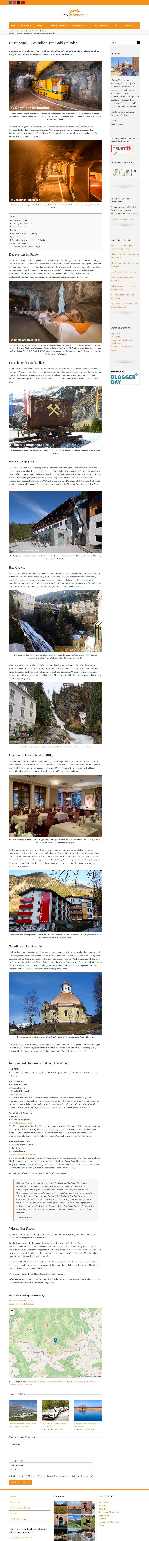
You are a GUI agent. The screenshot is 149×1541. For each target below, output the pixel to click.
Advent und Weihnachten (122, 346)
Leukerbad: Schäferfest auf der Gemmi (22, 1424)
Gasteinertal (82, 1382)
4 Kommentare (58, 1429)
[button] (136, 25)
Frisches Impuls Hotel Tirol (21, 1300)
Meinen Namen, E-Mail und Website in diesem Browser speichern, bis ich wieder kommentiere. (53, 1476)
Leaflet (82, 1376)
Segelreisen (116, 343)
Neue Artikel (26, 26)
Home (13, 26)
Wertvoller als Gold (18, 227)
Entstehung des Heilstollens (21, 223)
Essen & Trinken (99, 26)
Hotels (115, 26)
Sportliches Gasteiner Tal (20, 237)
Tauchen (102, 1518)
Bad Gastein (15, 230)
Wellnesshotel (58, 1382)
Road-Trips (103, 1509)
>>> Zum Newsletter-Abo (122, 219)
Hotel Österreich (39, 1382)
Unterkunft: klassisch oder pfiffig (23, 233)
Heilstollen (91, 1382)
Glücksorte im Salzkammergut (124, 272)
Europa (39, 26)
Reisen (19, 1384)
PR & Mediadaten (18, 1519)
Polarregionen (78, 26)
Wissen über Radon (18, 243)
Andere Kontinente (57, 26)
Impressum (15, 1502)
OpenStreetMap (90, 1376)
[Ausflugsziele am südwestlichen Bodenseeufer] (88, 1401)
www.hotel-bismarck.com (20, 1123)
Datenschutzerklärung (20, 1508)
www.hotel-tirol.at (17, 1094)
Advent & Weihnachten (108, 1522)
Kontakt (13, 1513)
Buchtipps (115, 336)
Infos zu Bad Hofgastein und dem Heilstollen (28, 240)
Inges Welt (115, 333)
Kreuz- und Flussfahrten (121, 340)
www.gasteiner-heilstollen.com (23, 1154)
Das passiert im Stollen (19, 220)
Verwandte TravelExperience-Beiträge (26, 247)
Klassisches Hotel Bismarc (21, 1304)
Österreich (49, 1382)
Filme (113, 350)
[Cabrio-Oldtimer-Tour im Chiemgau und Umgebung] (55, 1401)
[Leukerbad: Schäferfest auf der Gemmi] (23, 1401)
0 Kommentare (28, 1384)
